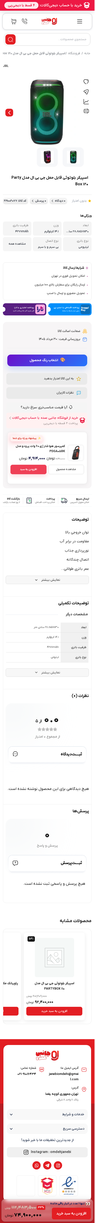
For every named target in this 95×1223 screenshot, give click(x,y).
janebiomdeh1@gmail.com (63, 1076)
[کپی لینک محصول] (86, 92)
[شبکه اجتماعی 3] (36, 1165)
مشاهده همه (17, 244)
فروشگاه (74, 53)
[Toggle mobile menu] (80, 21)
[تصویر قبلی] (9, 112)
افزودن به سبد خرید (71, 1213)
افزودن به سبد (28, 469)
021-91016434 (27, 1074)
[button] (46, 379)
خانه (87, 53)
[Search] (10, 39)
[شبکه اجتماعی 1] (58, 1165)
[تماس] (24, 21)
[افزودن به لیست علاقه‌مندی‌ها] (86, 82)
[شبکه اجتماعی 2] (47, 1165)
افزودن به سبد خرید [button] (54, 1011)
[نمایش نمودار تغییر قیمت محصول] (86, 102)
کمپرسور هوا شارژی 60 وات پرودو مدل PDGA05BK (40, 448)
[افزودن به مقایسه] (86, 112)
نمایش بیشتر (50, 580)
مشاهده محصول (66, 469)
